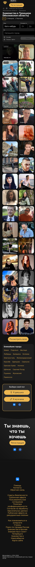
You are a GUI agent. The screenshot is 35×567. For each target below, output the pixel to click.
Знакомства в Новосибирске (17, 537)
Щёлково (7, 369)
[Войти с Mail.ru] (20, 405)
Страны (17, 525)
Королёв (7, 362)
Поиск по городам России (17, 527)
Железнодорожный (24, 358)
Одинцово (16, 362)
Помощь (17, 485)
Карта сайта (17, 540)
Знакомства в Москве (17, 529)
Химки (6, 350)
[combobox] (10, 26)
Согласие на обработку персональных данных (17, 509)
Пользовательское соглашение (17, 501)
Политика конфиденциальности (17, 505)
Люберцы (7, 354)
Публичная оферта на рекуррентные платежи (17, 514)
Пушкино (7, 373)
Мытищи (23, 350)
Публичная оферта (17, 497)
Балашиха (17, 354)
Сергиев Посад (19, 369)
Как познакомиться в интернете (17, 521)
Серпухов (25, 362)
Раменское (8, 377)
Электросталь (9, 358)
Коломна (26, 354)
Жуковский (17, 373)
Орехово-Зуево (10, 366)
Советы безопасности (17, 495)
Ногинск (21, 366)
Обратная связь (17, 490)
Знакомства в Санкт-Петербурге (17, 533)
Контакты (17, 488)
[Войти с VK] (14, 405)
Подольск (14, 350)
